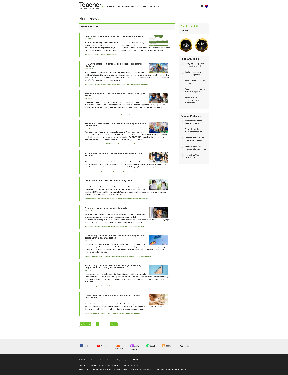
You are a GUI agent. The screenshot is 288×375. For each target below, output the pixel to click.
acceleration (135, 84)
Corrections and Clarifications (140, 369)
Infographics (123, 6)
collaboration (115, 84)
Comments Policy (120, 369)
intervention (101, 313)
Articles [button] (110, 6)
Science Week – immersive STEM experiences (192, 100)
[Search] (202, 5)
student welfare (135, 198)
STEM (98, 114)
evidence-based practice (113, 198)
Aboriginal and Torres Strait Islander (105, 256)
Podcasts (135, 6)
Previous (86, 324)
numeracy (97, 54)
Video (144, 6)
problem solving (106, 84)
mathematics (89, 54)
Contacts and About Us (129, 365)
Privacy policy (84, 369)
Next (113, 324)
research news (105, 54)
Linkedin (185, 346)
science (103, 114)
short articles (143, 84)
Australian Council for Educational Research (99, 360)
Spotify (153, 346)
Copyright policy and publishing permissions (170, 369)
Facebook (87, 346)
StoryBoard (154, 6)
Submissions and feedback (108, 365)
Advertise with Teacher (87, 365)
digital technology (90, 114)
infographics (114, 54)
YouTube (104, 346)
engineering (126, 114)
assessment (89, 171)
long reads (132, 144)
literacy (104, 171)
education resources (137, 114)
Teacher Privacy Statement (102, 369)
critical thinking (125, 84)
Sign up (187, 30)
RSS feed (169, 346)
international (114, 144)
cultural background (123, 256)
